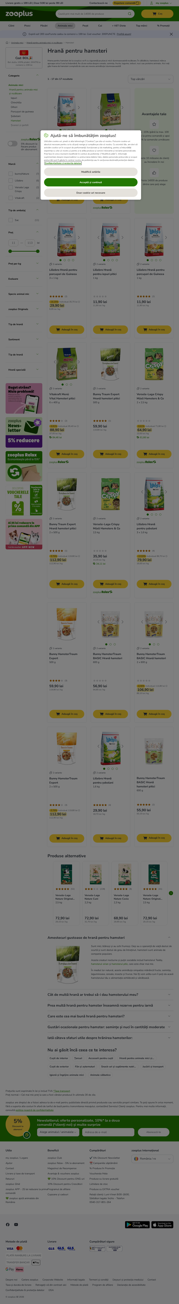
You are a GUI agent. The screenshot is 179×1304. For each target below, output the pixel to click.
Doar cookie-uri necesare (90, 192)
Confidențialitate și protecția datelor (63, 163)
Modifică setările (90, 172)
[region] (91, 165)
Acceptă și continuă (91, 182)
